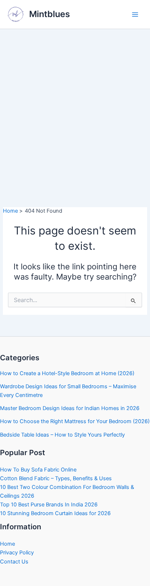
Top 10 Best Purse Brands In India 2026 (49, 504)
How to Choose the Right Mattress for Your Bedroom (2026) (75, 421)
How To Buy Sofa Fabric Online (38, 469)
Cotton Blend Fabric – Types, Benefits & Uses (56, 478)
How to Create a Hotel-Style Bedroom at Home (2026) (67, 373)
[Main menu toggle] (135, 14)
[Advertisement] (75, 107)
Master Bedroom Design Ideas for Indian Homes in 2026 (69, 408)
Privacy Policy (17, 552)
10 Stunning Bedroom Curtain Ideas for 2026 (55, 513)
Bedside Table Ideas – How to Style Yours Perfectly (62, 435)
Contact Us (14, 561)
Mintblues (49, 14)
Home (7, 544)
